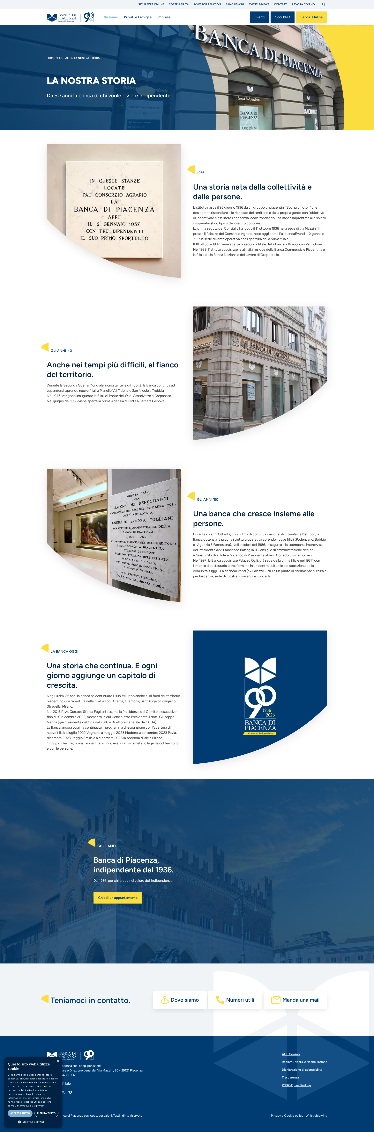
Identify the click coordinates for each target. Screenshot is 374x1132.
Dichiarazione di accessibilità (302, 1069)
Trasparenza (290, 1077)
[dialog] (33, 1092)
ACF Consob (291, 1054)
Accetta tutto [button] (20, 1113)
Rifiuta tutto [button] (46, 1113)
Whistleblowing (316, 1115)
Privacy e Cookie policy (287, 1115)
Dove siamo (185, 1000)
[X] (63, 1092)
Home (51, 58)
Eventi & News (259, 4)
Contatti (281, 4)
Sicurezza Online (151, 4)
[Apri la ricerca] (323, 4)
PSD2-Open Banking (296, 1085)
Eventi (259, 17)
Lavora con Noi (304, 4)
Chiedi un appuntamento (118, 898)
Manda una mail (300, 1000)
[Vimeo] (70, 1092)
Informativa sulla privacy (31, 1105)
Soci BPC (282, 17)
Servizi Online (311, 17)
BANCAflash (235, 4)
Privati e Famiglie (138, 17)
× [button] (57, 1061)
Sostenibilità (179, 4)
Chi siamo (110, 17)
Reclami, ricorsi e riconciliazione (304, 1062)
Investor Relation (207, 4)
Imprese (163, 17)
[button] (33, 1122)
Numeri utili (240, 1000)
